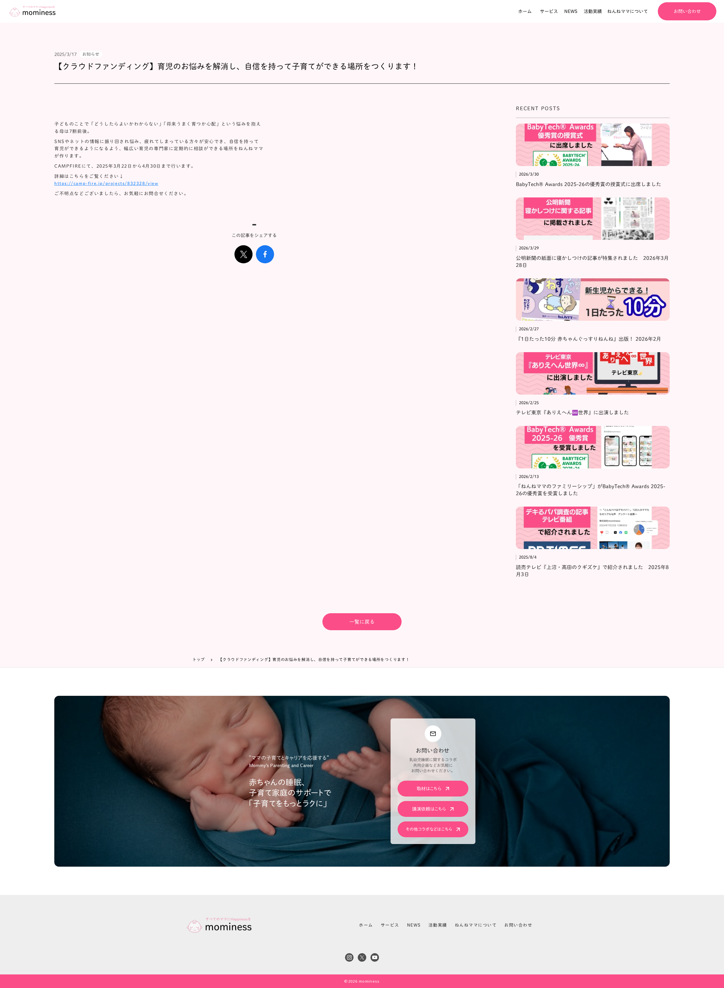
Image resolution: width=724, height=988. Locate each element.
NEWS (414, 925)
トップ (198, 660)
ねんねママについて (476, 925)
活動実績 (437, 925)
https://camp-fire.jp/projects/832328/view (106, 183)
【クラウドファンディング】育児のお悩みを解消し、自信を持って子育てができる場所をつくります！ (314, 660)
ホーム (366, 925)
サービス (390, 925)
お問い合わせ (518, 925)
